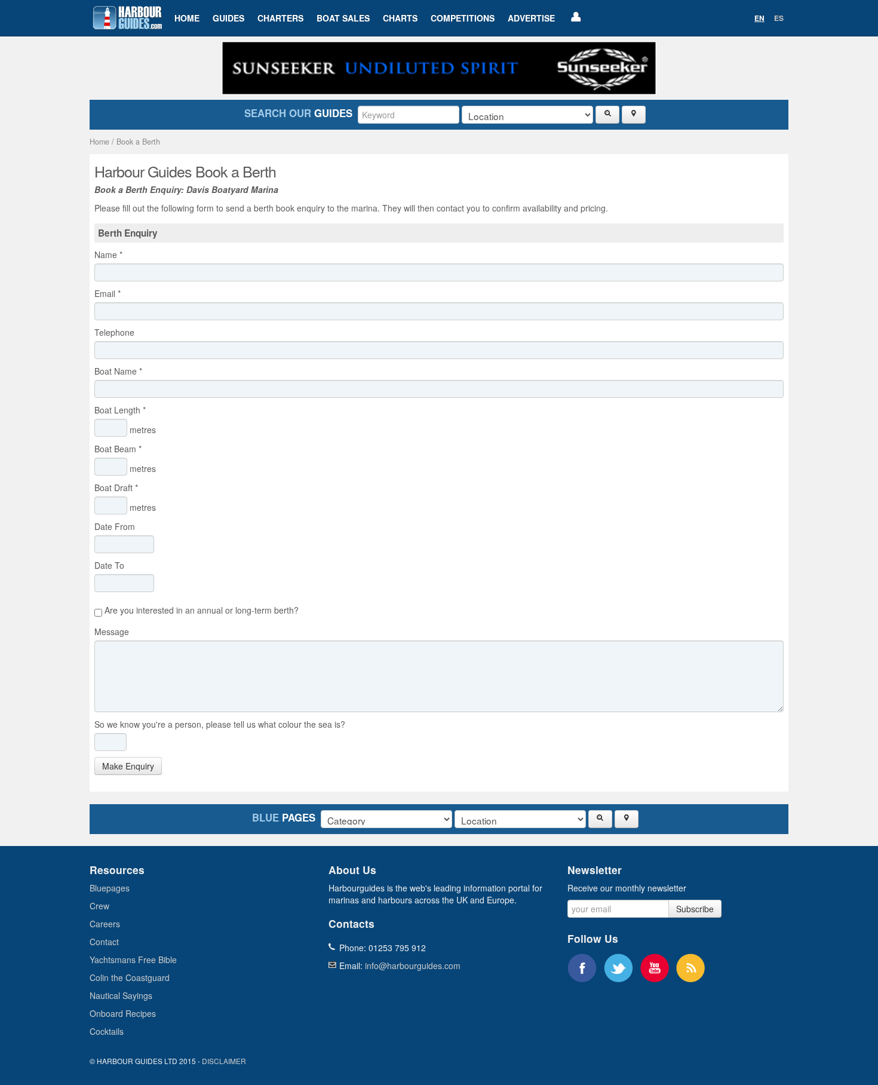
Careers (105, 924)
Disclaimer (224, 1061)
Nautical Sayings (121, 995)
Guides (228, 18)
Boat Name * (118, 371)
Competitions (463, 18)
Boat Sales (343, 18)
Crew (99, 906)
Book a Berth (138, 141)
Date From (117, 526)
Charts (400, 18)
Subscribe (695, 909)
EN (759, 18)
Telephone (116, 332)
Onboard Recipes (123, 1013)
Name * (108, 254)
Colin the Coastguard (130, 977)
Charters (280, 18)
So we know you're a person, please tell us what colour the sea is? (219, 724)
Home (186, 18)
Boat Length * (120, 410)
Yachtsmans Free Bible (133, 960)
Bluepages (110, 888)
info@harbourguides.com (413, 965)
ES (779, 18)
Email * (107, 293)
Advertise (531, 18)
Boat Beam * (118, 449)
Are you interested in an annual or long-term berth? (200, 610)
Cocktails (107, 1031)
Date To (111, 565)
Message (114, 631)
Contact (104, 942)
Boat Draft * (116, 488)
